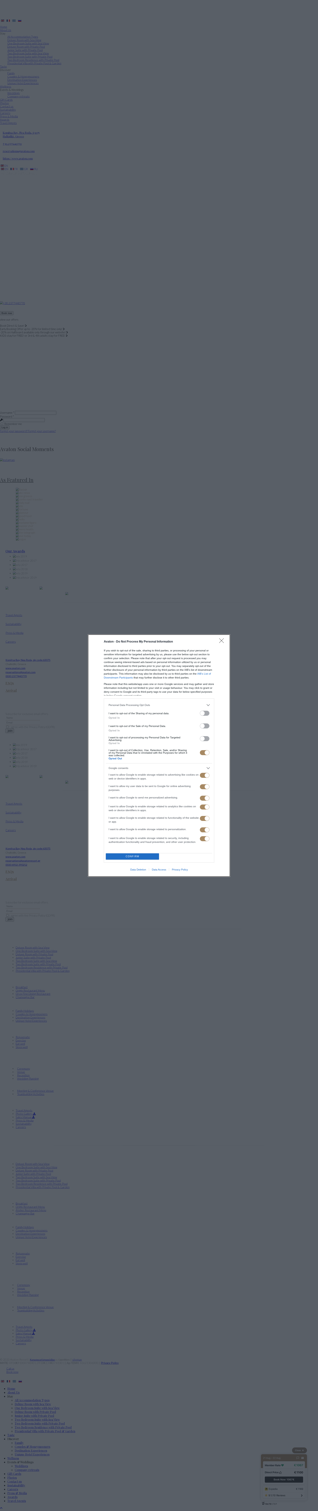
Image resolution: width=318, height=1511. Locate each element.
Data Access (159, 869)
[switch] (204, 713)
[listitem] (159, 705)
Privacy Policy (180, 869)
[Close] (222, 641)
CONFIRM (132, 856)
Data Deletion (138, 869)
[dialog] (159, 756)
